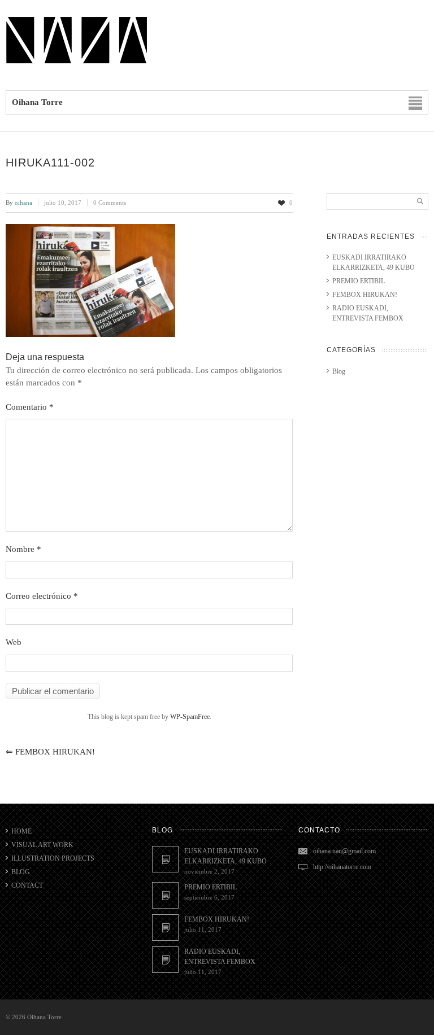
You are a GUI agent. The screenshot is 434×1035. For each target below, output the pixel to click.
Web (13, 642)
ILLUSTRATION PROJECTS (52, 858)
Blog (338, 371)
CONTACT (27, 885)
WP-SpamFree (190, 717)
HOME (21, 831)
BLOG (20, 872)
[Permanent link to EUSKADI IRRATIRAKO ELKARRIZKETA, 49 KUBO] (165, 859)
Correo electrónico (42, 595)
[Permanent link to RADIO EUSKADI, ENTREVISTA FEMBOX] (165, 959)
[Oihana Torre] (76, 63)
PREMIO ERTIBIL (358, 281)
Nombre (23, 549)
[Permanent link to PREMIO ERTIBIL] (165, 895)
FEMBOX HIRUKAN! (50, 751)
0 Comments (109, 202)
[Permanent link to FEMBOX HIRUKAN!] (165, 927)
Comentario (30, 406)
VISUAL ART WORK (42, 845)
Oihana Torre (44, 1017)
